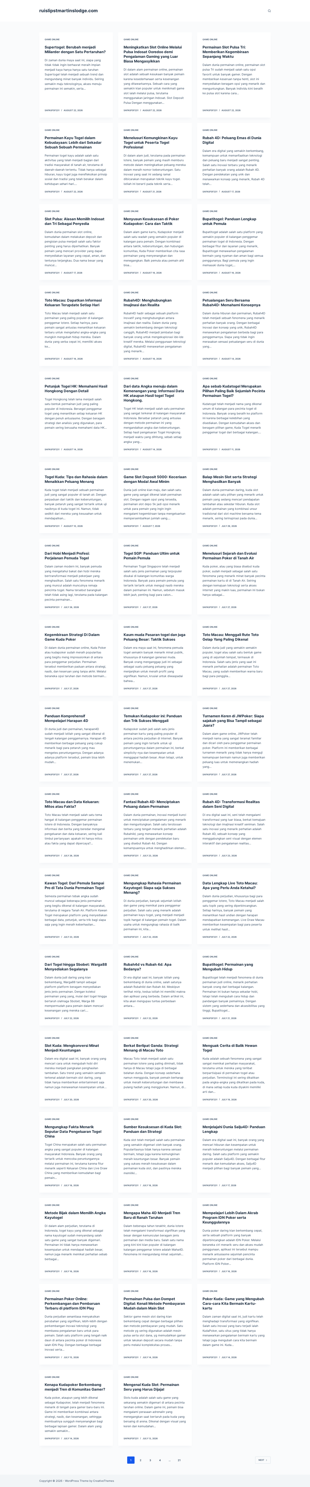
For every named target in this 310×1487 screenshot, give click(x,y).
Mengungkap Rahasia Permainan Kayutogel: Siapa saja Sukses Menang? (152, 888)
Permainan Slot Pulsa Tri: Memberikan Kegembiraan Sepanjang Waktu (226, 52)
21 (179, 1460)
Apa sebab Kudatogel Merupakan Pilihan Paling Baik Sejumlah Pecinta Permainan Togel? (234, 391)
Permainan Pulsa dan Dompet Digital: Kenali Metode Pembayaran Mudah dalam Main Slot (154, 1303)
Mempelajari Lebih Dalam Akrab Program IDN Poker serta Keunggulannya (230, 1217)
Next (261, 1460)
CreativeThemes (103, 1481)
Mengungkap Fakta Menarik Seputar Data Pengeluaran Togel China (73, 1131)
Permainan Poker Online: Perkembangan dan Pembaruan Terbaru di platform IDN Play (72, 1303)
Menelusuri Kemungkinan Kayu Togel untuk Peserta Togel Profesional (150, 142)
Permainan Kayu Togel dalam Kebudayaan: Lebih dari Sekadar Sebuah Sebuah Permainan (73, 142)
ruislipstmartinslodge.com (68, 10)
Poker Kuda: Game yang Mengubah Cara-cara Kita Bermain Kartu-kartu (233, 1303)
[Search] (269, 11)
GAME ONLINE (52, 39)
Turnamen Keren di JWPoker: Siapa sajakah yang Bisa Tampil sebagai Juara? (233, 721)
